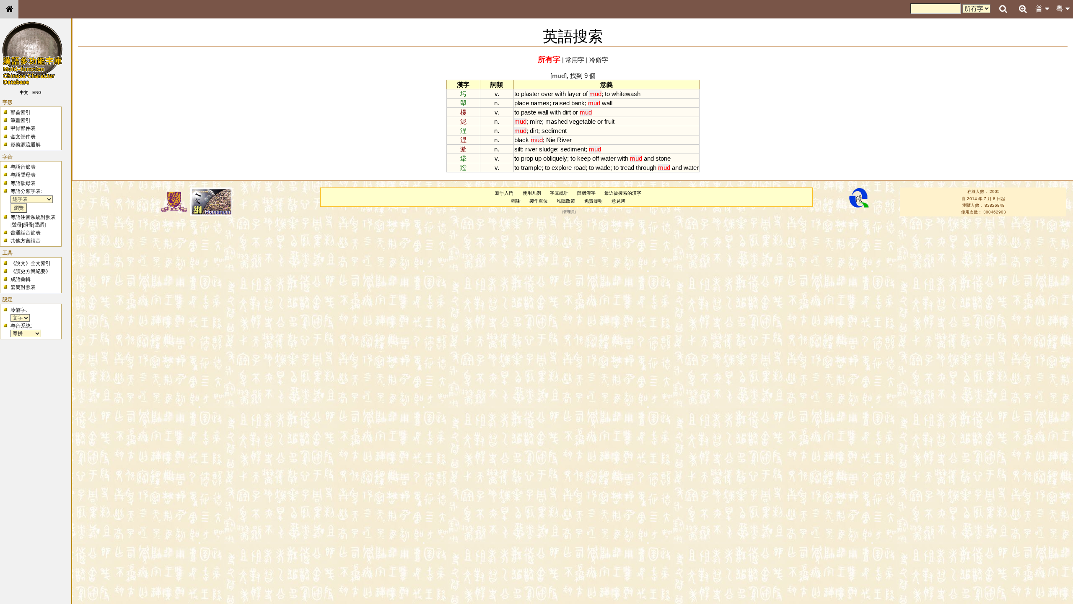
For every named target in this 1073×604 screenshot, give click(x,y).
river (531, 149)
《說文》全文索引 (30, 263)
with (560, 93)
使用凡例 (532, 192)
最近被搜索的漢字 (622, 192)
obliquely (555, 158)
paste (528, 112)
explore (562, 167)
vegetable (582, 121)
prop (527, 158)
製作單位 (538, 200)
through (646, 167)
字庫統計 (559, 192)
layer (574, 93)
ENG (36, 92)
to (516, 93)
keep (584, 158)
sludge (548, 149)
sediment (554, 130)
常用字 (574, 59)
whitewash (626, 93)
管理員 (569, 212)
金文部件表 (23, 137)
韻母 (28, 225)
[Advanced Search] (1022, 9)
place (521, 103)
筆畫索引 (20, 120)
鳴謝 (516, 200)
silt (518, 149)
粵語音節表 (23, 167)
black (521, 139)
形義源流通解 (25, 145)
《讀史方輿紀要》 (30, 271)
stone (663, 158)
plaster (530, 93)
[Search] (1003, 9)
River (564, 139)
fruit (609, 121)
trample (531, 167)
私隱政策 (566, 200)
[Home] (9, 9)
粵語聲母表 (23, 175)
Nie (550, 139)
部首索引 (20, 112)
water (608, 158)
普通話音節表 (25, 233)
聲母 (17, 225)
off (595, 158)
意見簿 (618, 200)
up (538, 158)
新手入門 (504, 192)
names (540, 103)
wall (607, 103)
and (649, 158)
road (579, 167)
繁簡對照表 (23, 287)
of (585, 93)
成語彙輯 (20, 279)
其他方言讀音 (25, 241)
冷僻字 (598, 59)
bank (578, 103)
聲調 (39, 225)
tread (627, 167)
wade (603, 167)
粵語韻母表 (23, 183)
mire (536, 121)
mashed (556, 121)
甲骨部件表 (23, 128)
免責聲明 (593, 200)
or (575, 112)
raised (561, 103)
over (547, 93)
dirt (566, 112)
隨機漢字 (586, 192)
